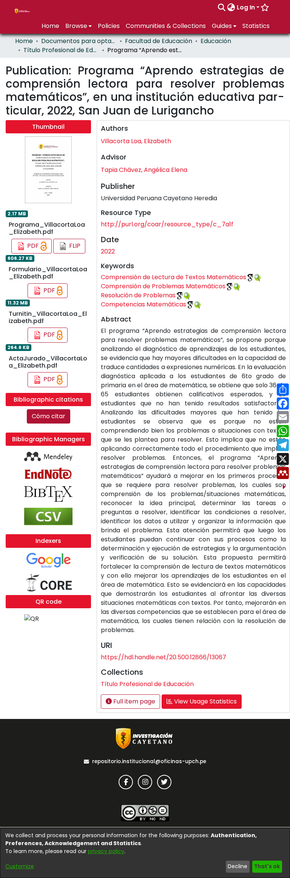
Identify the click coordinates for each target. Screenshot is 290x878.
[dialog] (145, 853)
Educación (216, 41)
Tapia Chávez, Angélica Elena (144, 169)
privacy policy (106, 851)
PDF (33, 245)
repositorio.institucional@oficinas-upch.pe (149, 761)
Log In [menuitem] (246, 7)
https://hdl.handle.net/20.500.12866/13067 (163, 657)
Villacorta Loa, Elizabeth (136, 141)
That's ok (267, 866)
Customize (19, 866)
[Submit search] (222, 7)
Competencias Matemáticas (143, 304)
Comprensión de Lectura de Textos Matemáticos (173, 277)
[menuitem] (231, 7)
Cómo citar (48, 416)
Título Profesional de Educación (61, 50)
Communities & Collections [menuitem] (166, 26)
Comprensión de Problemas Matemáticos (163, 286)
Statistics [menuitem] (256, 26)
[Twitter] (164, 782)
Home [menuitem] (50, 26)
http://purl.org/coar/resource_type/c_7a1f (167, 224)
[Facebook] (126, 782)
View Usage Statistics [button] (205, 701)
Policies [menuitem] (109, 26)
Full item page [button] (133, 701)
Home (24, 41)
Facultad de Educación (158, 41)
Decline (237, 866)
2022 (108, 251)
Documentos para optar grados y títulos (79, 41)
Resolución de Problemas (138, 295)
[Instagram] (145, 782)
